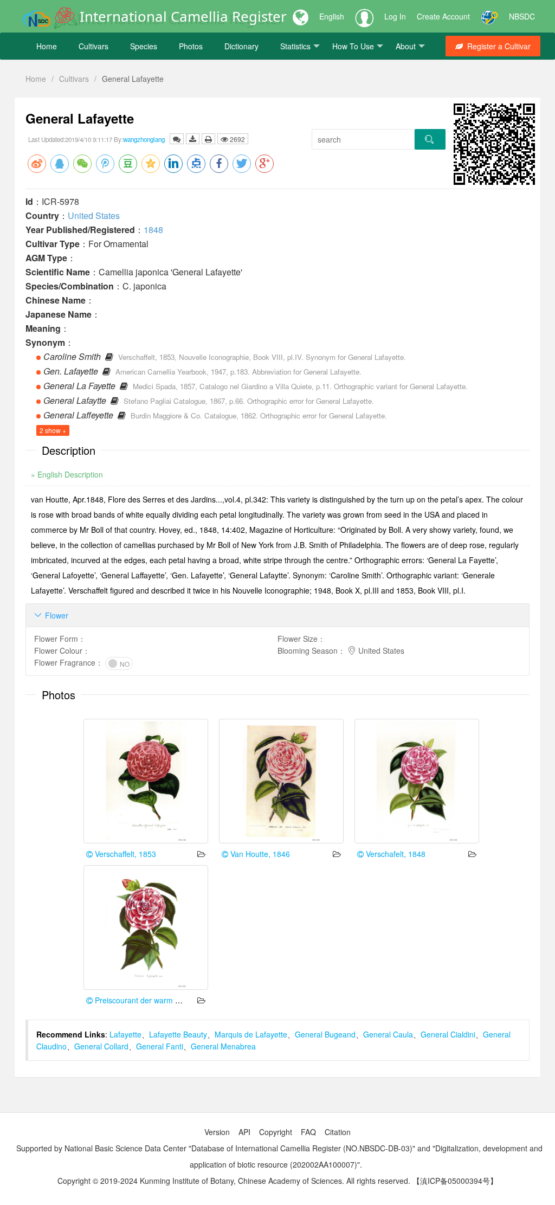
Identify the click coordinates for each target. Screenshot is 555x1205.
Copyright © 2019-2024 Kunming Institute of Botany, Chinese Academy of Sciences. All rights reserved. (233, 1180)
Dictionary (241, 46)
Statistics (295, 46)
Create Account (443, 16)
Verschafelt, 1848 (394, 853)
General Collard (101, 1046)
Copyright (275, 1131)
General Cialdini (448, 1034)
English (331, 16)
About (406, 46)
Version (217, 1131)
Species (143, 46)
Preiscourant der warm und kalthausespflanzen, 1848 (185, 1000)
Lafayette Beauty (178, 1034)
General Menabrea (223, 1046)
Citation (338, 1131)
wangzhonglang (144, 139)
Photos (191, 46)
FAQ (308, 1131)
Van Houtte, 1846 (259, 853)
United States (94, 215)
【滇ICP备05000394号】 (455, 1180)
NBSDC (522, 16)
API (244, 1131)
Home (46, 46)
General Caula (388, 1034)
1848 (153, 229)
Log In (395, 16)
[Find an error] (177, 138)
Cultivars (93, 46)
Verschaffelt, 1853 (124, 853)
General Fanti (159, 1046)
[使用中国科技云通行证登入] (489, 16)
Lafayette (125, 1034)
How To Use (353, 46)
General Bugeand (325, 1034)
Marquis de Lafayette (251, 1034)
